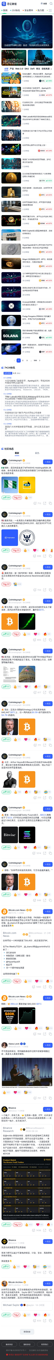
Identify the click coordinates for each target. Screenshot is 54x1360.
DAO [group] (27, 68)
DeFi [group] (32, 68)
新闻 (5, 10)
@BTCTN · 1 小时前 (16, 913)
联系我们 (44, 1344)
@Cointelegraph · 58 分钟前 (19, 463)
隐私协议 (27, 1344)
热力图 (41, 10)
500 (35, 360)
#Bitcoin (14, 1004)
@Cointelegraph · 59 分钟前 (19, 810)
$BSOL (43, 815)
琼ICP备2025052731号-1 (16, 1350)
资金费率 (28, 10)
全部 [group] (6, 68)
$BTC (13, 712)
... (31, 360)
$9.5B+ (35, 712)
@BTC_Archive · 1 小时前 (18, 1285)
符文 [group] (38, 68)
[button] (51, 69)
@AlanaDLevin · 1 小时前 (18, 1047)
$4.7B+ (4, 715)
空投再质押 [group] (47, 68)
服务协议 (9, 1344)
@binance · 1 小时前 (16, 1111)
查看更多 (27, 1332)
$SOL (10, 817)
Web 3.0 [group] (19, 68)
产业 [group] (12, 68)
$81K (41, 609)
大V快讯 (16, 10)
